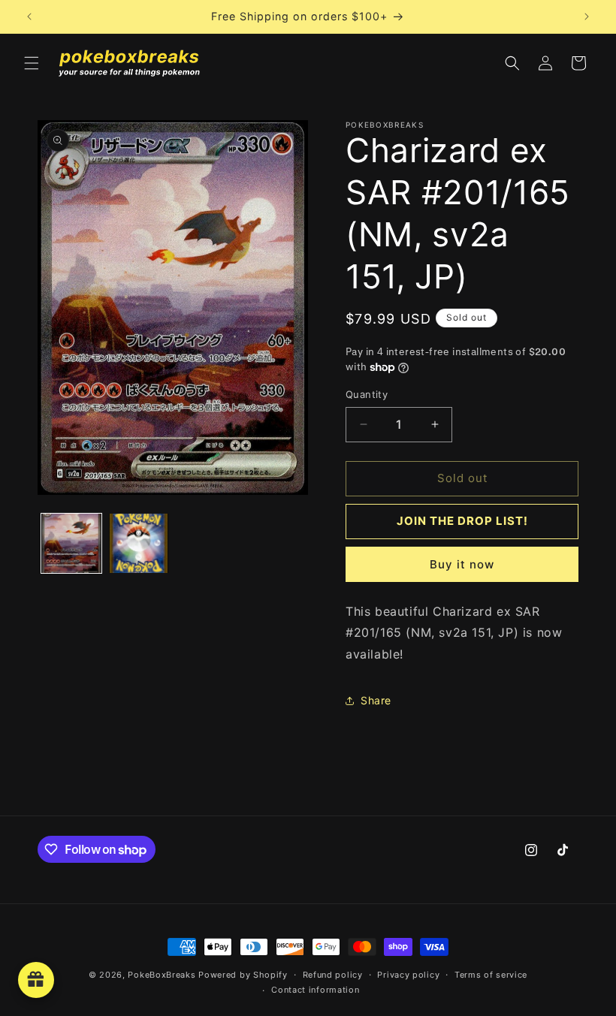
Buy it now (462, 564)
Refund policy (333, 974)
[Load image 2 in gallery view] (139, 544)
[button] (31, 63)
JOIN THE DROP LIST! (462, 521)
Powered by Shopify (243, 974)
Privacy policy (408, 974)
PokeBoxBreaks (161, 974)
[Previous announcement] (29, 16)
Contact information (315, 989)
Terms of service (490, 974)
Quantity (367, 394)
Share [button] (376, 700)
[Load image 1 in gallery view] (71, 544)
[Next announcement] (586, 16)
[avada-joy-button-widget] (36, 980)
